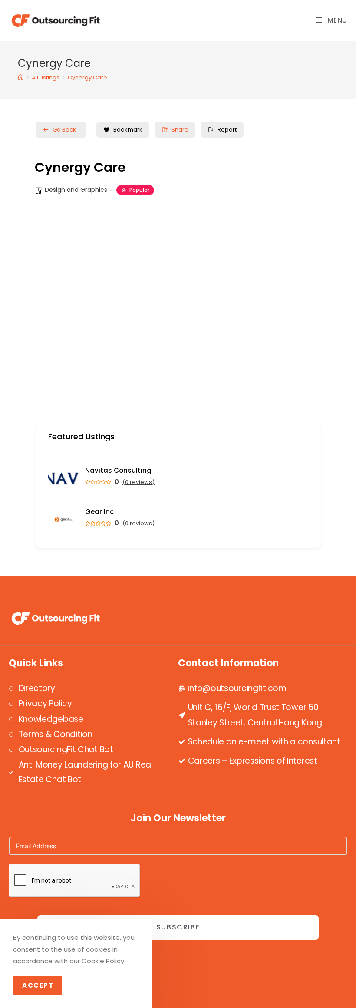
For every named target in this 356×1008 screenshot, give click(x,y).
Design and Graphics (76, 189)
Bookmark (127, 129)
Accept (37, 985)
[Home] (20, 77)
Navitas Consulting (118, 470)
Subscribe (178, 927)
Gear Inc (99, 511)
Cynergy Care (87, 77)
